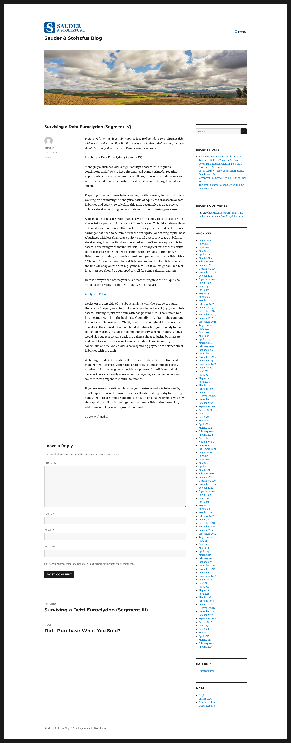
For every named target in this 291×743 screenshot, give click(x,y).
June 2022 (204, 417)
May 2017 (204, 632)
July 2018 (203, 583)
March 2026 (205, 258)
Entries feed (205, 698)
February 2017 (206, 643)
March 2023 (205, 385)
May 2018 (204, 590)
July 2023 (203, 371)
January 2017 (206, 646)
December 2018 (207, 565)
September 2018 (207, 576)
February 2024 (206, 346)
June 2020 (204, 502)
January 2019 (206, 562)
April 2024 (204, 339)
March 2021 (205, 470)
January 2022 (206, 434)
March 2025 (205, 300)
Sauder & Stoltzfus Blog (73, 38)
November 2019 (207, 526)
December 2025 (207, 268)
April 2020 (204, 509)
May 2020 (204, 505)
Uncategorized (206, 671)
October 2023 (206, 360)
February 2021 (206, 473)
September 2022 (207, 406)
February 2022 (206, 431)
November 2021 (207, 441)
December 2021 (207, 438)
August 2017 (205, 622)
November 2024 (207, 314)
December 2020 (207, 480)
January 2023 (206, 392)
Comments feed (207, 702)
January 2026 (206, 265)
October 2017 (206, 615)
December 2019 (207, 523)
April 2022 (204, 424)
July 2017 (203, 625)
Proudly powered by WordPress (89, 728)
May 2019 (204, 547)
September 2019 (207, 533)
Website (50, 546)
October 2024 (206, 318)
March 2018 (205, 597)
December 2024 (207, 311)
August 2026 (205, 240)
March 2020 (205, 512)
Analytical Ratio (95, 294)
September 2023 (207, 364)
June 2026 (204, 247)
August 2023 (205, 367)
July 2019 (203, 540)
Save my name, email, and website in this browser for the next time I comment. (91, 564)
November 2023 (207, 357)
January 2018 (206, 604)
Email (49, 530)
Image (48, 157)
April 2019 (204, 551)
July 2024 (204, 328)
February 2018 (206, 600)
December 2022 (207, 396)
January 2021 (206, 477)
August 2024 (205, 325)
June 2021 (204, 459)
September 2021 (207, 449)
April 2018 (204, 593)
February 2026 (206, 261)
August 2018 (205, 579)
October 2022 (206, 403)
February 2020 (206, 516)
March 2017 (205, 639)
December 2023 (207, 353)
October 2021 (206, 445)
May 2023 (204, 378)
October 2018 (206, 572)
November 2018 (207, 569)
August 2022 (205, 410)
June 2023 (204, 374)
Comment (52, 463)
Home (242, 31)
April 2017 (204, 636)
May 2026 (204, 251)
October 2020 (206, 487)
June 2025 (204, 290)
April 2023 (204, 381)
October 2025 (206, 275)
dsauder (49, 147)
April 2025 (204, 297)
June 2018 (204, 586)
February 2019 (206, 558)
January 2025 (206, 307)
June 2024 (204, 332)
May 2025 (204, 293)
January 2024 (206, 350)
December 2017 (207, 608)
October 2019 (206, 530)
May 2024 (204, 335)
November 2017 (207, 611)
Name (49, 513)
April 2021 (204, 466)
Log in (202, 695)
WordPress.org (207, 705)
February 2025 (206, 304)
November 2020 (207, 484)
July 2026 (204, 244)
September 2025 (207, 279)
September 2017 (207, 618)
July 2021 (203, 456)
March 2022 (205, 427)
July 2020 (204, 498)
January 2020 (206, 519)
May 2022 (204, 420)
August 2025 (205, 282)
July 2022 (204, 413)
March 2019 (205, 555)
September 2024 (207, 321)
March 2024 (205, 343)
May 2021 (204, 463)
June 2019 (204, 544)
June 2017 (204, 629)
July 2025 (204, 286)
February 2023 (206, 388)
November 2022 (207, 399)
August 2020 (205, 494)
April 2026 (204, 254)
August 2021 (205, 452)
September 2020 (207, 491)
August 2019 (205, 537)
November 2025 (207, 272)
